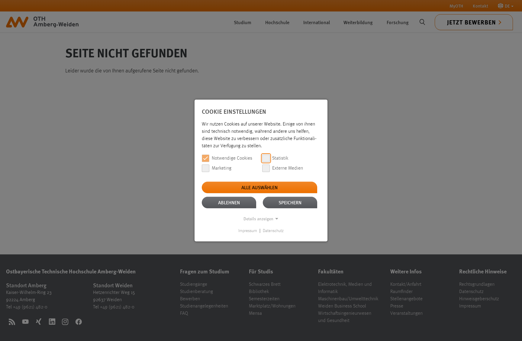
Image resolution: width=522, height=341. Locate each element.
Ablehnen (229, 202)
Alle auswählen (259, 187)
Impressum (247, 231)
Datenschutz (273, 231)
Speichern (290, 202)
